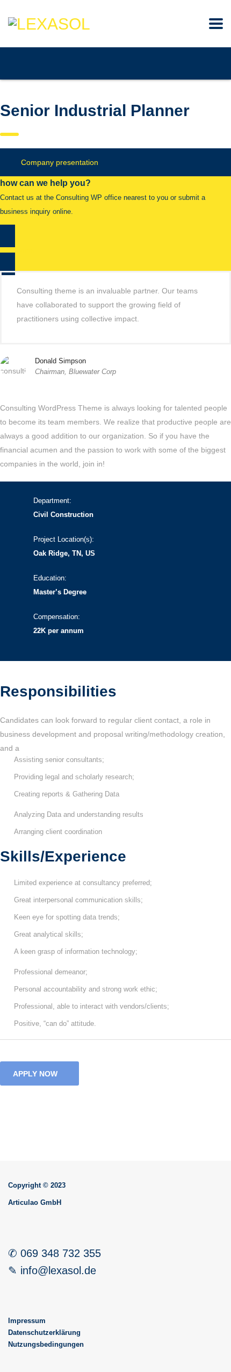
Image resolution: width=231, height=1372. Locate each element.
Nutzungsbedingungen (46, 1344)
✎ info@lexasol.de (52, 1270)
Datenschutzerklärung (44, 1332)
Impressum (27, 1321)
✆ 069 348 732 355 (54, 1253)
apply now (35, 1073)
